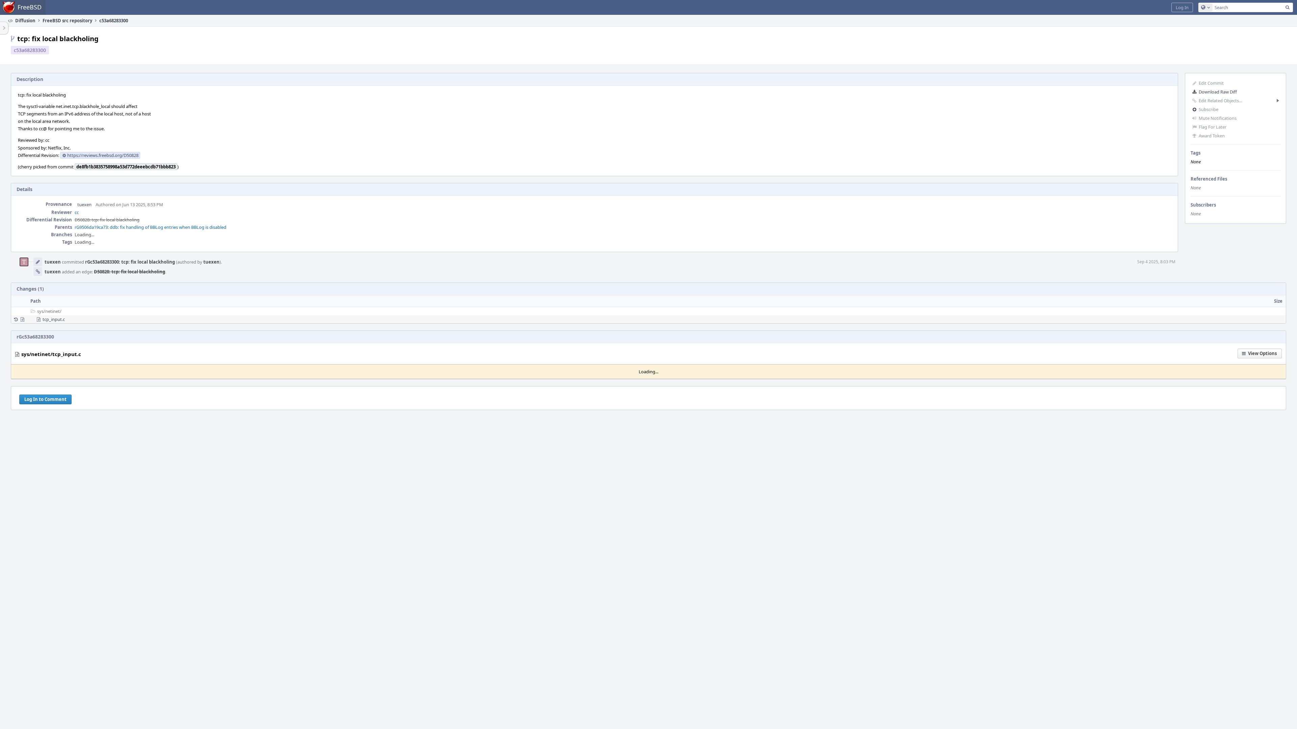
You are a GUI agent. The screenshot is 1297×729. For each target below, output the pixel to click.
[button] (1182, 7)
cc (77, 212)
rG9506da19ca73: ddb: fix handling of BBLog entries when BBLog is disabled (150, 227)
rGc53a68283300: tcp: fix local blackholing (130, 262)
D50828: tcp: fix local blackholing (107, 220)
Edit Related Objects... (1220, 101)
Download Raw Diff (1218, 92)
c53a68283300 (30, 50)
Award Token (1212, 136)
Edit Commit (1211, 83)
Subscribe (1208, 109)
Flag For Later (1212, 127)
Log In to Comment (45, 399)
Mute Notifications (1218, 118)
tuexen (84, 204)
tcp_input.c (54, 319)
